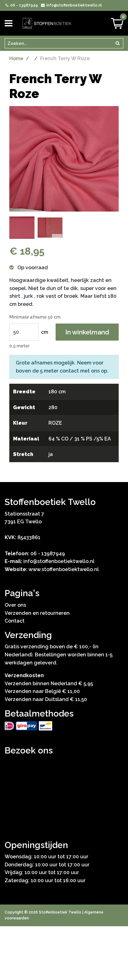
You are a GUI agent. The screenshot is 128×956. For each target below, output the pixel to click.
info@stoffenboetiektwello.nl (73, 5)
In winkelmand (87, 332)
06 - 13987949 (23, 5)
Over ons (15, 605)
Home (16, 58)
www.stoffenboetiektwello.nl (64, 569)
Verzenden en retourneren (37, 613)
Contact (15, 621)
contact (69, 371)
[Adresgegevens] (64, 791)
